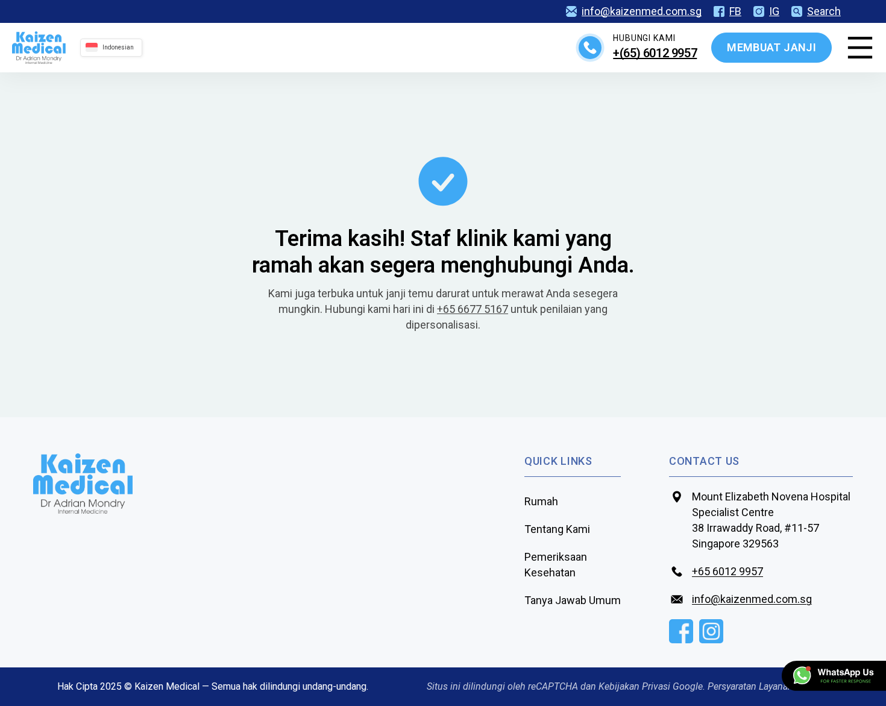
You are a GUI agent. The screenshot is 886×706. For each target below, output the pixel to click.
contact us (704, 461)
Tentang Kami (557, 529)
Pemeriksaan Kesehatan (555, 564)
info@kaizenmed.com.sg (642, 11)
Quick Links (558, 461)
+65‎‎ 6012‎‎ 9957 (727, 571)
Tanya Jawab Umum (572, 600)
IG (774, 11)
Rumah (541, 501)
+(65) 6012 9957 (655, 53)
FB (735, 11)
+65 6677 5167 (472, 309)
